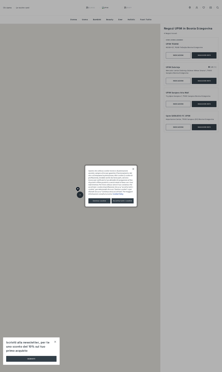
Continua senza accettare (133, 169)
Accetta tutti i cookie (122, 200)
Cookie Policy (118, 193)
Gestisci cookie (99, 200)
